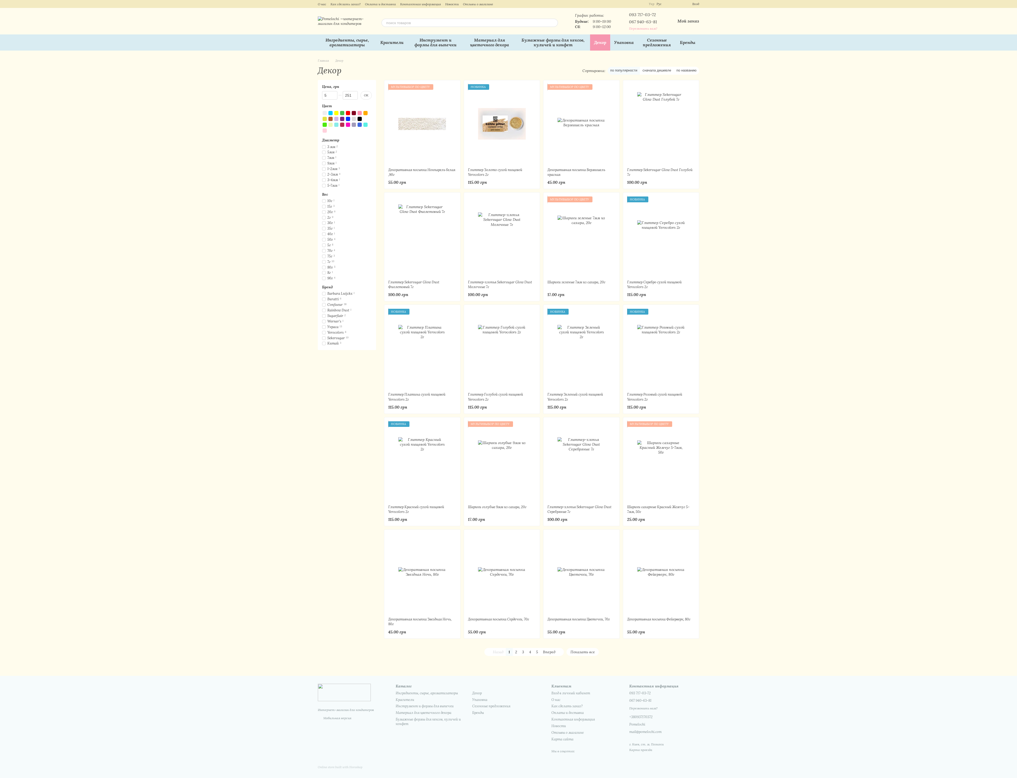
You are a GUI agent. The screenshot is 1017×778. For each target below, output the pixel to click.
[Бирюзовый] (336, 124)
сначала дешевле (657, 70)
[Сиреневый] (336, 119)
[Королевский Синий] (359, 124)
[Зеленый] (342, 113)
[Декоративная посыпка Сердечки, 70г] (502, 573)
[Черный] (359, 119)
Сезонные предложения (657, 42)
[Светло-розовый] (324, 130)
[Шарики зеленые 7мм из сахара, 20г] (581, 236)
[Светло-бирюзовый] (365, 124)
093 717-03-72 (642, 14)
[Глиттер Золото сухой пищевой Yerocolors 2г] (502, 124)
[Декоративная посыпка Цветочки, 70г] (581, 573)
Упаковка (624, 42)
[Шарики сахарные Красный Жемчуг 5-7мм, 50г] (661, 461)
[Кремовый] (330, 124)
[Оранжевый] (365, 113)
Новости (452, 4)
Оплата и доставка (380, 4)
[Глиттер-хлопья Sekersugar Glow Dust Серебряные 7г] (581, 461)
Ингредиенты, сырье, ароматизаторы (347, 42)
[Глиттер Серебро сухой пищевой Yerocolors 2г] (661, 236)
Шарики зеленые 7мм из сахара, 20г (576, 282)
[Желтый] (336, 113)
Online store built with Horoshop (340, 767)
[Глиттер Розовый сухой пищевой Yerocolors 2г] (661, 348)
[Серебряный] (353, 119)
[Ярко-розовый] (348, 124)
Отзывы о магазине (478, 4)
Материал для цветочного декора (489, 42)
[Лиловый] (353, 124)
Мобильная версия (337, 718)
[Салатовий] (324, 124)
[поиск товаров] (554, 23)
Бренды (687, 42)
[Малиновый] (342, 124)
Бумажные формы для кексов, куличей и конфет (553, 42)
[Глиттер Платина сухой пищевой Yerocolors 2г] (422, 348)
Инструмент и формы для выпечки (435, 42)
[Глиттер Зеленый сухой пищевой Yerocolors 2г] (581, 348)
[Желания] (678, 4)
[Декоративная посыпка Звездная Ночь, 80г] (422, 573)
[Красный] (348, 113)
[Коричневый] (330, 119)
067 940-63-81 (643, 21)
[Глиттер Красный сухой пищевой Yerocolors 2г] (422, 461)
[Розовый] (359, 113)
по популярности (623, 70)
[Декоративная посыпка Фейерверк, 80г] (661, 573)
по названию (686, 70)
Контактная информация (420, 4)
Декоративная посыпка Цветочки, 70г (578, 619)
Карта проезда (640, 750)
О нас (322, 4)
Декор (600, 42)
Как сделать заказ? (346, 4)
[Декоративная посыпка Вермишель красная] (581, 124)
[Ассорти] (365, 119)
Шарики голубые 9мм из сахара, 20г (497, 507)
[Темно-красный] (353, 113)
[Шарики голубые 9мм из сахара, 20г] (502, 461)
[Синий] (348, 119)
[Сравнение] (669, 4)
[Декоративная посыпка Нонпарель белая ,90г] (422, 124)
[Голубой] (330, 113)
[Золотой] (324, 119)
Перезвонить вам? (643, 28)
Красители (392, 42)
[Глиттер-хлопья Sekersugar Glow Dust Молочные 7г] (502, 236)
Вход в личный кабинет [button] (570, 693)
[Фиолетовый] (342, 119)
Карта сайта (562, 739)
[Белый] (324, 113)
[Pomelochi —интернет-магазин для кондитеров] (344, 692)
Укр (651, 4)
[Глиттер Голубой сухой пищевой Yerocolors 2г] (502, 348)
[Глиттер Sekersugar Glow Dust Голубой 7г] (661, 124)
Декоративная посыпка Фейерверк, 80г (658, 619)
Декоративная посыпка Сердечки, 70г (498, 619)
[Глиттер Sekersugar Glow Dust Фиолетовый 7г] (422, 236)
